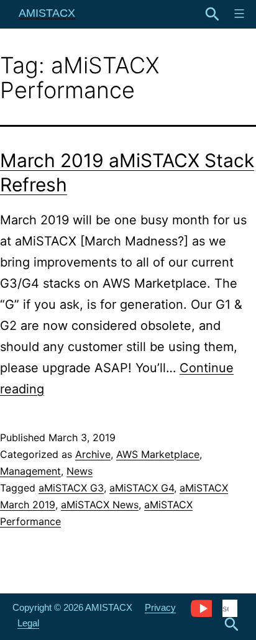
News (79, 471)
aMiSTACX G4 (141, 488)
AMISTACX (47, 13)
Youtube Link (200, 607)
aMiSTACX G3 (71, 488)
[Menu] (237, 13)
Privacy (160, 607)
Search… (212, 14)
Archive (93, 454)
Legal (28, 623)
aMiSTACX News (100, 504)
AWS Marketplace (157, 454)
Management (30, 471)
